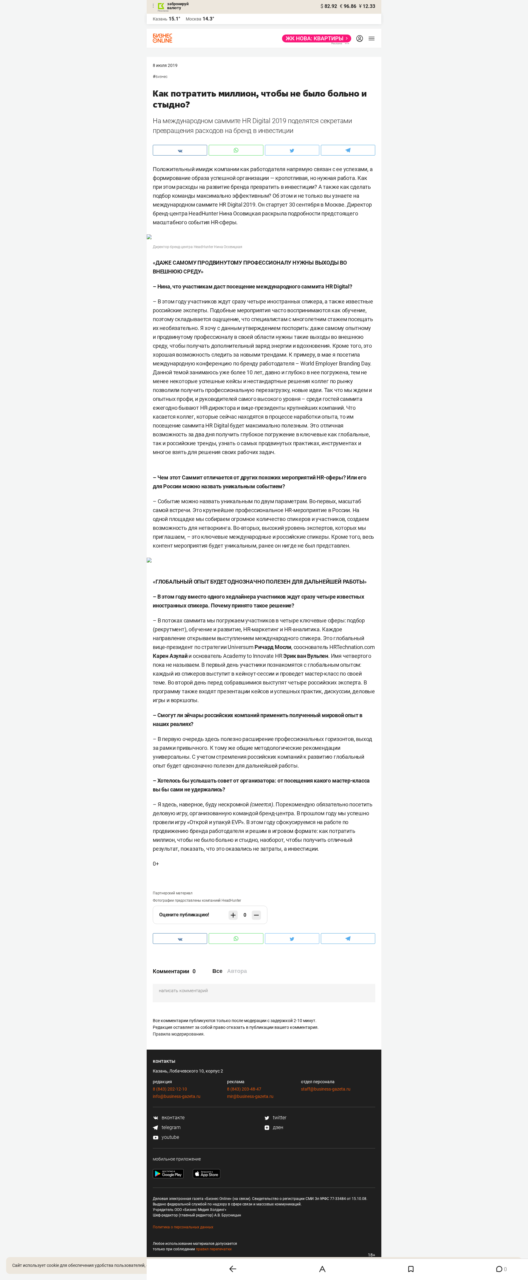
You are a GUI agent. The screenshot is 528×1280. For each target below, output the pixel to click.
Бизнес (161, 77)
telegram (170, 1127)
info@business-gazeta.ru (176, 1096)
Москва (193, 19)
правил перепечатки (214, 1249)
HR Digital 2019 (237, 204)
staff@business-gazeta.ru (325, 1089)
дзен (277, 1127)
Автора (237, 971)
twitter (279, 1117)
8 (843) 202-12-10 (170, 1089)
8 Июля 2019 (165, 65)
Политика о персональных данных (183, 1227)
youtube (169, 1137)
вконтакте (172, 1117)
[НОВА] (314, 38)
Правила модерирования (178, 1034)
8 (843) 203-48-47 (244, 1089)
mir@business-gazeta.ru (250, 1096)
